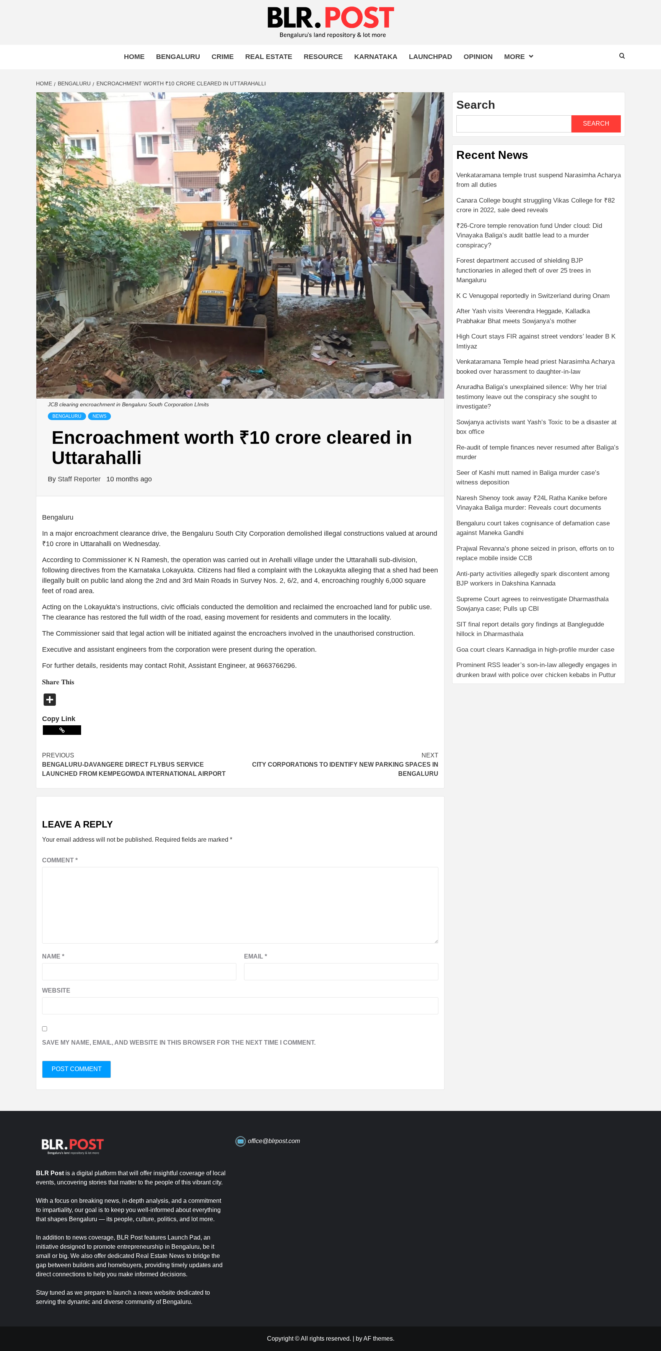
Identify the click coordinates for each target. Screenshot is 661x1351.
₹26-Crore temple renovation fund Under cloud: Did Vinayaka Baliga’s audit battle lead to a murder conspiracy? (529, 235)
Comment (60, 860)
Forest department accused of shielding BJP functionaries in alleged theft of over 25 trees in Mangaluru (523, 270)
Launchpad (430, 57)
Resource (323, 57)
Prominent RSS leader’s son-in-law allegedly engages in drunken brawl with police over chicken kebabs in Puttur (536, 670)
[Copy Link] (62, 730)
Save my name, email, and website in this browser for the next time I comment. (179, 1042)
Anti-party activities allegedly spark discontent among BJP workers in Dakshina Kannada (532, 578)
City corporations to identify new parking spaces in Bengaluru (345, 764)
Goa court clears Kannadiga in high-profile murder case (535, 649)
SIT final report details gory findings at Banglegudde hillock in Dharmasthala (530, 629)
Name (53, 956)
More (514, 57)
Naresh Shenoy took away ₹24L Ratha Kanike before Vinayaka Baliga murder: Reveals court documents (531, 503)
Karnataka (375, 57)
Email (255, 956)
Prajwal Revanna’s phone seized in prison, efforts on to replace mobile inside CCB (535, 553)
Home (134, 57)
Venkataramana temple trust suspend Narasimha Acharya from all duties (538, 180)
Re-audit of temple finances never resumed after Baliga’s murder (537, 452)
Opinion (478, 57)
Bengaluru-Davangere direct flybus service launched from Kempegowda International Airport (134, 764)
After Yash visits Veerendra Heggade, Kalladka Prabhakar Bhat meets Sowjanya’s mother (523, 316)
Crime (223, 57)
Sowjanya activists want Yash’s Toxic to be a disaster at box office (536, 427)
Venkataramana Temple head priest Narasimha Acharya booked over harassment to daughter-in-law (535, 366)
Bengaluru (178, 57)
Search (475, 104)
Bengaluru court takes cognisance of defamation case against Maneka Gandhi (533, 528)
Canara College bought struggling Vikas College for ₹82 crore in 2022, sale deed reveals (535, 205)
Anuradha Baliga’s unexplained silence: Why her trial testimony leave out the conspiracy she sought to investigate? (531, 396)
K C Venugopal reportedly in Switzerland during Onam (533, 295)
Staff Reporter (80, 479)
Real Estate (268, 57)
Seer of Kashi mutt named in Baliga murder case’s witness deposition (528, 477)
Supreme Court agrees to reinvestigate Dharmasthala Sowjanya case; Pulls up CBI (532, 604)
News (99, 416)
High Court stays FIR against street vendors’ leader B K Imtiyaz (535, 341)
